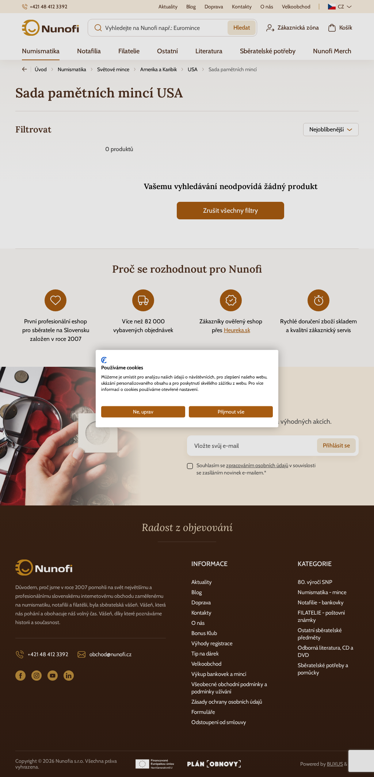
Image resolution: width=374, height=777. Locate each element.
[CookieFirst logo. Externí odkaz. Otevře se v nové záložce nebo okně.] (104, 360)
